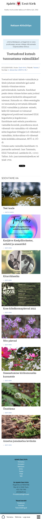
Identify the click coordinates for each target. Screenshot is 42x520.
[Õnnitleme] (21, 406)
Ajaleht (10, 3)
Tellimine (18, 517)
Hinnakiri (21, 464)
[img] (39, 517)
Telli (21, 476)
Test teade (8, 208)
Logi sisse (26, 517)
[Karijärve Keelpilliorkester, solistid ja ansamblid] (21, 238)
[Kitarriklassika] (21, 273)
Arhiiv (21, 469)
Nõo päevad (10, 340)
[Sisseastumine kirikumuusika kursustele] (21, 370)
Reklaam (21, 467)
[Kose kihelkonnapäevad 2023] (21, 306)
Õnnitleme (9, 408)
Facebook (21, 503)
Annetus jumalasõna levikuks (19, 441)
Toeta (21, 471)
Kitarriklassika (11, 276)
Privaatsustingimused (21, 494)
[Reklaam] (21, 35)
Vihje (21, 474)
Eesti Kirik (29, 3)
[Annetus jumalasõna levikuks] (21, 438)
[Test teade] (21, 205)
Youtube (21, 505)
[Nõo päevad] (21, 338)
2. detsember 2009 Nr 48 (17, 70)
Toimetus (21, 462)
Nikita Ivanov (9, 212)
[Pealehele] (18, 6)
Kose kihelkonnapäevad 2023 (19, 308)
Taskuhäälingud (21, 508)
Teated (35, 68)
